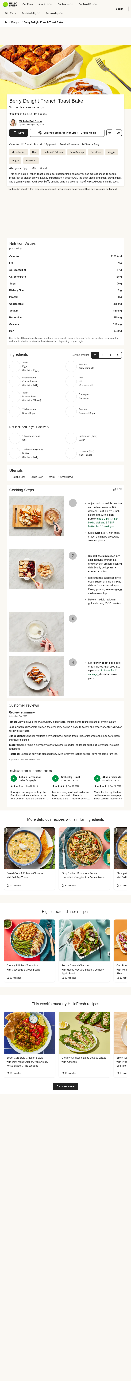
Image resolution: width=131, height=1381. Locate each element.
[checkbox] (10, 114)
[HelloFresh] (10, 4)
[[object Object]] (109, 133)
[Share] (118, 133)
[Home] (6, 22)
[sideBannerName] (65, 214)
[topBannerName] (65, 36)
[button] (65, 354)
